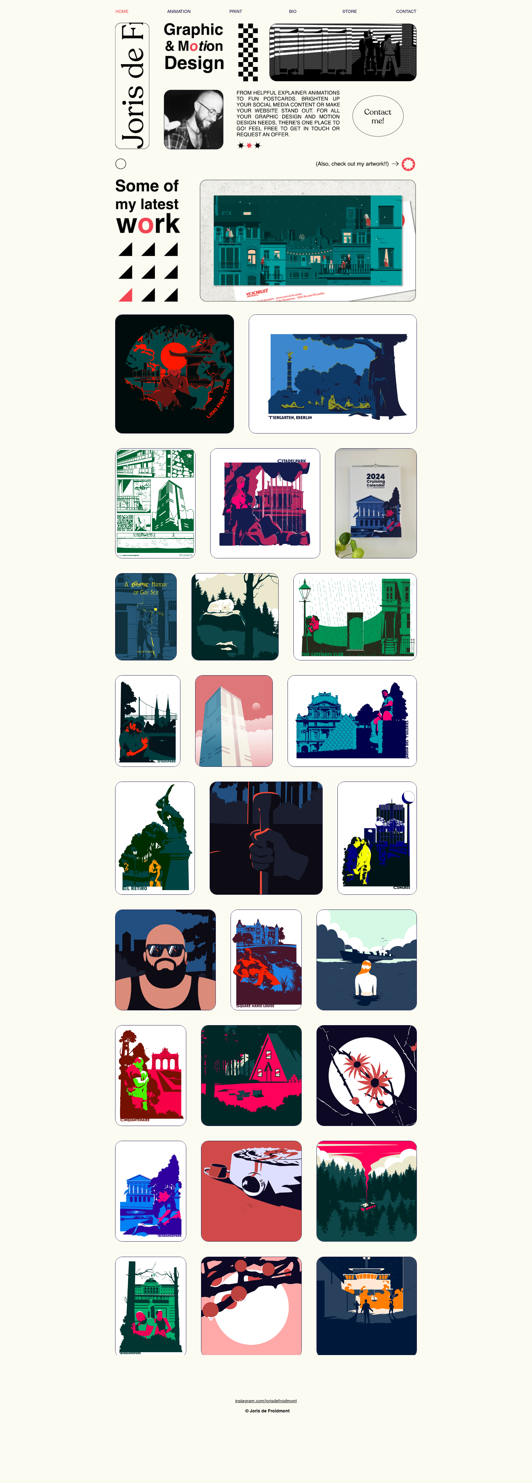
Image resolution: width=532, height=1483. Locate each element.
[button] (308, 240)
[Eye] (193, 86)
